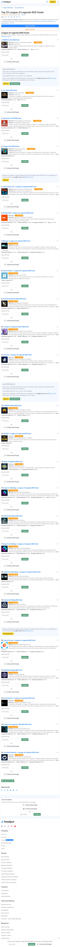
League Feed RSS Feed (11, 146)
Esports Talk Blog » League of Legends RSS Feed (21, 488)
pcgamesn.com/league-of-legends (23, 217)
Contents (23, 14)
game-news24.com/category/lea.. (23, 189)
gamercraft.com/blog (19, 604)
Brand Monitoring (6, 904)
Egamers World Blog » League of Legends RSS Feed (22, 572)
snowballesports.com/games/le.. (22, 756)
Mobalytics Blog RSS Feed (13, 670)
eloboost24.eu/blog (19, 520)
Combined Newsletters (7, 907)
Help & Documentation (7, 929)
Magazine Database (6, 865)
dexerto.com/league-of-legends (22, 359)
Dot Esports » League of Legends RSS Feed (19, 698)
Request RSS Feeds (8, 7)
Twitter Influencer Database (8, 879)
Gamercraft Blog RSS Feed (13, 600)
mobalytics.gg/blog (19, 674)
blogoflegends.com (19, 466)
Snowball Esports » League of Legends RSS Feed (21, 752)
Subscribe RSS (5, 52)
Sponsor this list (30, 29)
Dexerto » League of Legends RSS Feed (17, 355)
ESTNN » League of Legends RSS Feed (17, 433)
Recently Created (6, 935)
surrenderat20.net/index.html (22, 122)
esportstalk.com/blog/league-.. (22, 492)
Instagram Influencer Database (9, 876)
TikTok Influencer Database (8, 882)
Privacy (3, 845)
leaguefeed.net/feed (19, 149)
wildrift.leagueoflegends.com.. (22, 728)
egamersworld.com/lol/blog (21, 576)
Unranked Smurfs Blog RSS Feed (14, 299)
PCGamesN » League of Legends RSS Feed (18, 213)
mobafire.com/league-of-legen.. (22, 410)
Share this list (5, 787)
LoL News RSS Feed (10, 90)
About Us (3, 834)
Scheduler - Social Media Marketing (11, 918)
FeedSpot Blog (5, 938)
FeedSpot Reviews (6, 843)
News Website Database (8, 874)
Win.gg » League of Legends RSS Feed (16, 241)
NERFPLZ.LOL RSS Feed (11, 40)
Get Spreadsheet (8, 633)
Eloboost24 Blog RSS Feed (13, 516)
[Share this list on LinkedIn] (11, 17)
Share (2, 17)
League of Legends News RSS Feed (16, 327)
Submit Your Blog (30, 26)
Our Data (3, 837)
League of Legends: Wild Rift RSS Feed (17, 724)
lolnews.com (17, 94)
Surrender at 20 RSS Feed (12, 118)
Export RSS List (20, 7)
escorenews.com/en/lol (20, 275)
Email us (6, 83)
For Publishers (5, 890)
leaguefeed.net (18, 150)
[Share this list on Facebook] (6, 17)
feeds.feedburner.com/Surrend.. (23, 121)
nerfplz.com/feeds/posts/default (23, 42)
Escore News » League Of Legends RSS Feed (19, 271)
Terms (3, 848)
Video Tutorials (5, 927)
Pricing (52, 2)
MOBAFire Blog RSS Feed (12, 405)
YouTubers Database (7, 871)
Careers (7, 840)
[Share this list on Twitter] (9, 17)
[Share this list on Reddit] (14, 17)
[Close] (59, 938)
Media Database (5, 896)
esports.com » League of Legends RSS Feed (19, 640)
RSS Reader (4, 893)
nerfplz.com (17, 44)
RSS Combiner (5, 913)
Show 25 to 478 (8, 781)
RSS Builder (4, 916)
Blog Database (5, 859)
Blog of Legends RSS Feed (13, 461)
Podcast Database (6, 862)
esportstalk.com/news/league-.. (22, 548)
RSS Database (5, 856)
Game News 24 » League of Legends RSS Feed (19, 187)
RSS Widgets (4, 910)
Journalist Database (6, 868)
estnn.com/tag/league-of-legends (23, 438)
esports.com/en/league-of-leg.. (22, 644)
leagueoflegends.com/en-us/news (23, 331)
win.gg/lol (16, 245)
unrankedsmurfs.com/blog (21, 303)
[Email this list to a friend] (17, 17)
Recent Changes (5, 932)
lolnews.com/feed (19, 93)
